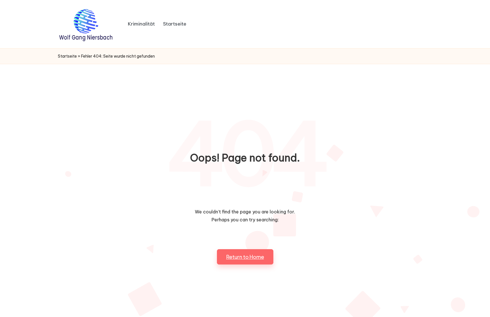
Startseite (67, 56)
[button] (245, 256)
